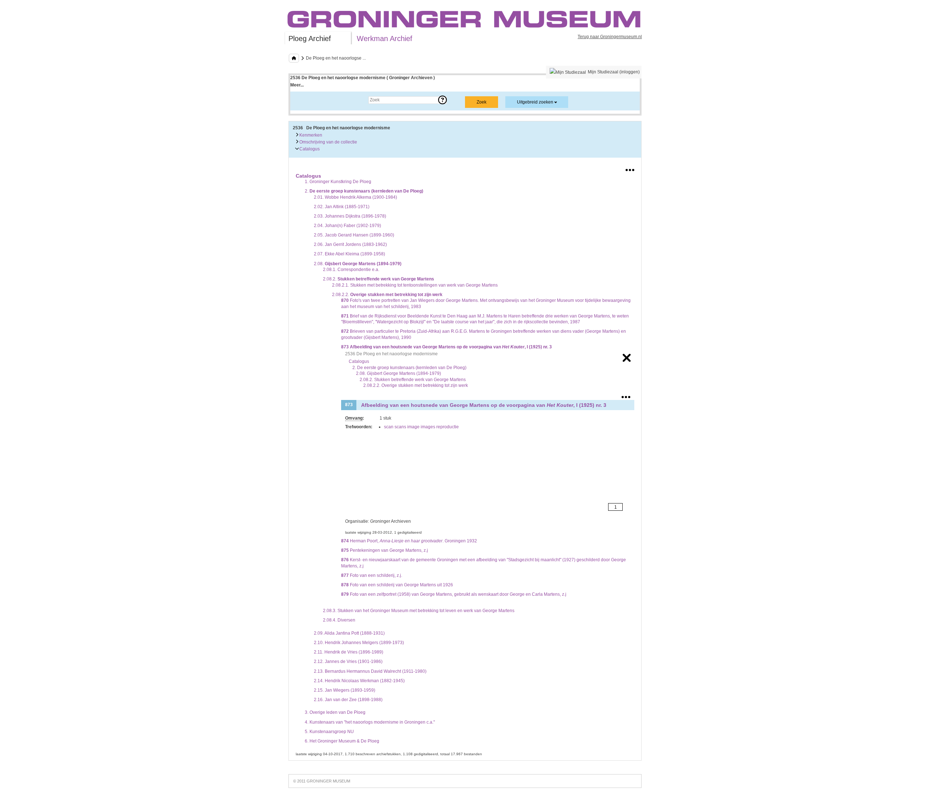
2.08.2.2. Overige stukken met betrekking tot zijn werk (415, 385)
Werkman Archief (384, 39)
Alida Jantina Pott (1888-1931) (349, 633)
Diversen (339, 620)
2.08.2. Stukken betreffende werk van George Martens (413, 379)
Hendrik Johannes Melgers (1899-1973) (359, 642)
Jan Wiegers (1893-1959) (344, 690)
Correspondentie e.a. (351, 269)
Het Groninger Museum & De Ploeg (342, 741)
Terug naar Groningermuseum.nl (610, 36)
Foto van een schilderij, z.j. (371, 575)
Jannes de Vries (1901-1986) (348, 661)
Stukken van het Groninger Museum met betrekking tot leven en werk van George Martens (418, 610)
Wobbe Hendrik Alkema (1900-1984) (355, 197)
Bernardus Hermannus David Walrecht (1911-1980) (370, 671)
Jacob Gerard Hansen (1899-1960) (354, 235)
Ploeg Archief (309, 39)
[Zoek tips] (442, 100)
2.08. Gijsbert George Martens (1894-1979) (398, 373)
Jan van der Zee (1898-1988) (348, 699)
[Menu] (630, 168)
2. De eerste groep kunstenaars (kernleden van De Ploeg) (409, 367)
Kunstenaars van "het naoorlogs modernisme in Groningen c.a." (370, 722)
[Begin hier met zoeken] (294, 58)
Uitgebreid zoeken (535, 102)
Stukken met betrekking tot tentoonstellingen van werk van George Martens (415, 285)
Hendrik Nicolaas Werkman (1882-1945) (359, 680)
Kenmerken (310, 135)
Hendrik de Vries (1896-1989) (348, 652)
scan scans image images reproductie (421, 426)
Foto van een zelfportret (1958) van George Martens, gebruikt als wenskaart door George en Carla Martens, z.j (453, 594)
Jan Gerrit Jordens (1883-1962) (350, 244)
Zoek (302, 99)
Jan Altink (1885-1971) (341, 206)
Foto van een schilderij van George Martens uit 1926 (397, 584)
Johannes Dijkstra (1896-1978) (350, 216)
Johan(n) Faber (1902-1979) (347, 225)
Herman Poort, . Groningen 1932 (409, 540)
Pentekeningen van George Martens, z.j (384, 550)
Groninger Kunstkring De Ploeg (338, 181)
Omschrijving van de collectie (327, 142)
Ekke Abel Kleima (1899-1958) (349, 253)
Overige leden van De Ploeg (335, 712)
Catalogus (309, 148)
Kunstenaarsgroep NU (329, 731)
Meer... (297, 85)
